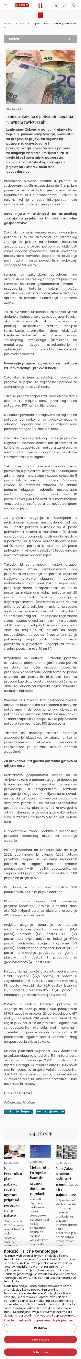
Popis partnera (63, 1320)
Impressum (42, 1320)
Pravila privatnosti (17, 1320)
